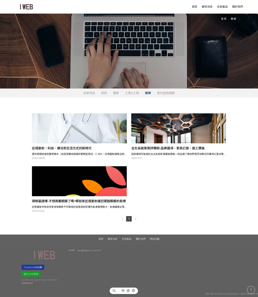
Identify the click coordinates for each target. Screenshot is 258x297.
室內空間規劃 (166, 93)
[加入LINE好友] (122, 291)
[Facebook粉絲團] (127, 291)
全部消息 (89, 93)
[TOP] (251, 290)
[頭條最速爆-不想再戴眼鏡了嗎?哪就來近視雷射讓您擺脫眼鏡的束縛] (79, 189)
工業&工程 (132, 93)
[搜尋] (116, 291)
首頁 (194, 6)
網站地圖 (154, 239)
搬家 (116, 93)
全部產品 (222, 6)
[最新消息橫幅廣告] (129, 51)
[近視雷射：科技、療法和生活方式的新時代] (79, 136)
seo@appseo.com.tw (89, 250)
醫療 (148, 93)
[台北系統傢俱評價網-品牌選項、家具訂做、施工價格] (178, 136)
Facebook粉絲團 (33, 267)
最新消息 (207, 6)
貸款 (104, 93)
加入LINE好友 (31, 274)
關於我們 (237, 6)
